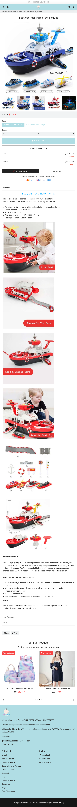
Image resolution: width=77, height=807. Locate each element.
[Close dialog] (58, 382)
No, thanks (38, 423)
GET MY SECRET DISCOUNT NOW (38, 416)
